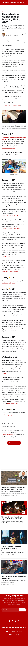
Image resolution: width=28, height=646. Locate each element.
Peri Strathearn (10, 34)
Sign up (8, 631)
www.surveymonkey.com (8, 148)
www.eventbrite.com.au (8, 256)
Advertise (19, 631)
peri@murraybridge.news (8, 283)
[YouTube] (15, 621)
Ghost (17, 634)
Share (23, 34)
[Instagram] (18, 621)
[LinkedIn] (12, 621)
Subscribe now (14, 443)
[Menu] (26, 2)
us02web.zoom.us (14, 329)
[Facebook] (9, 621)
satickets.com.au (6, 373)
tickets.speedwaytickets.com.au (12, 105)
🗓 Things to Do (6, 11)
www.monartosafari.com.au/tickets (11, 228)
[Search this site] (23, 2)
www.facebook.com (12, 403)
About (13, 631)
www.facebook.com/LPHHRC (10, 216)
